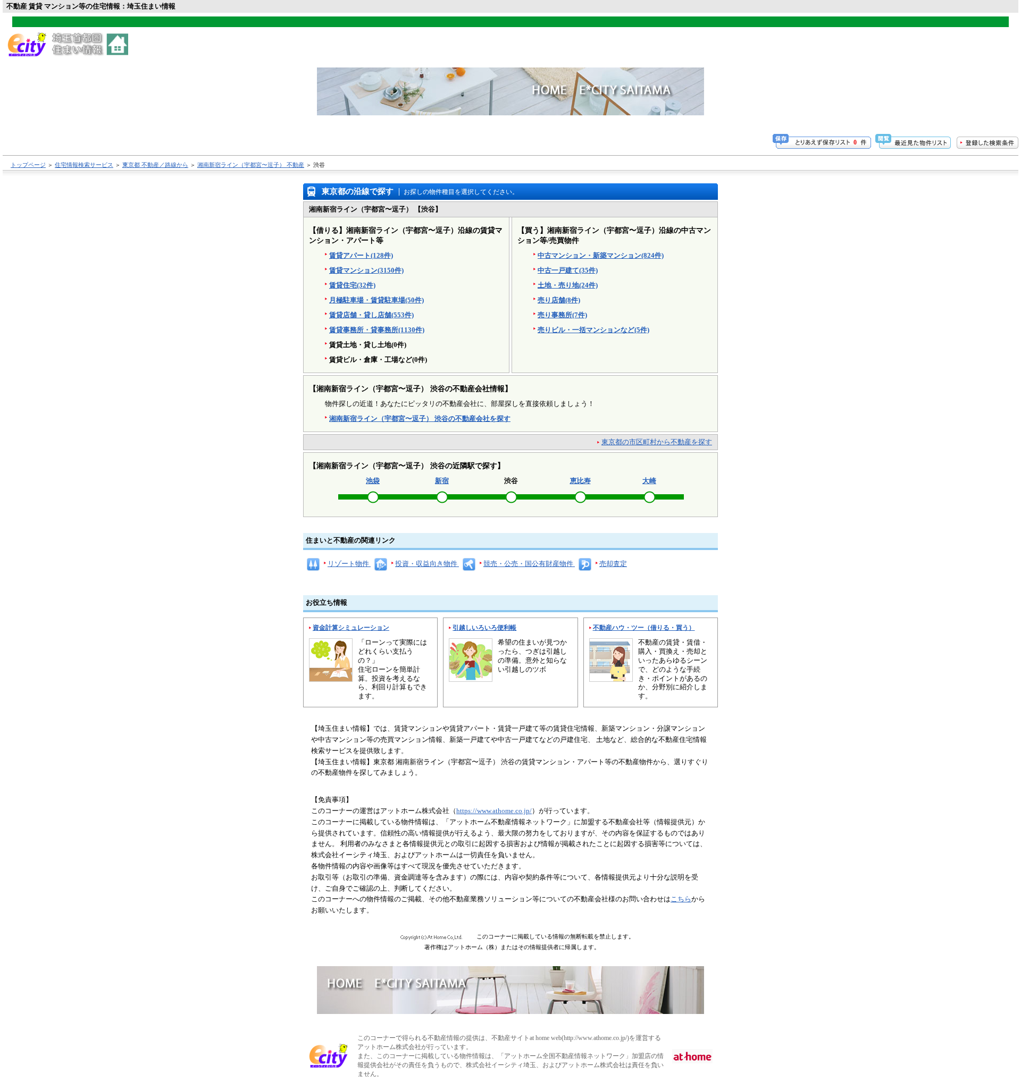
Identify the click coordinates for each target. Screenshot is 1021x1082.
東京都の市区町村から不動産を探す (656, 442)
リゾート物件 (349, 564)
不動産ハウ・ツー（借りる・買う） (644, 627)
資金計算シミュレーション (351, 627)
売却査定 (613, 564)
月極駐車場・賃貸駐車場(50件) (376, 300)
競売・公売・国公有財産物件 (529, 564)
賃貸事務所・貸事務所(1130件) (376, 330)
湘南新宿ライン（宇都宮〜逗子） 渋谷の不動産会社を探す (419, 418)
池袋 (373, 481)
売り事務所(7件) (562, 315)
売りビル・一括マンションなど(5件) (593, 330)
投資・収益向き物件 (427, 564)
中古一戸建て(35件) (568, 270)
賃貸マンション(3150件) (366, 270)
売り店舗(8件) (559, 300)
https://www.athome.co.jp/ (494, 811)
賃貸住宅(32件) (352, 285)
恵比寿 (580, 481)
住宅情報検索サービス (84, 165)
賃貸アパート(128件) (361, 255)
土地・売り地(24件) (568, 285)
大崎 (649, 481)
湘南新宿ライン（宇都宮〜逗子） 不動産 (250, 165)
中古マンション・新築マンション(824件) (601, 255)
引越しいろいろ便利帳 (484, 627)
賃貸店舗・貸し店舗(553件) (371, 315)
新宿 (442, 481)
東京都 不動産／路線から (155, 165)
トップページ (28, 165)
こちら (681, 899)
